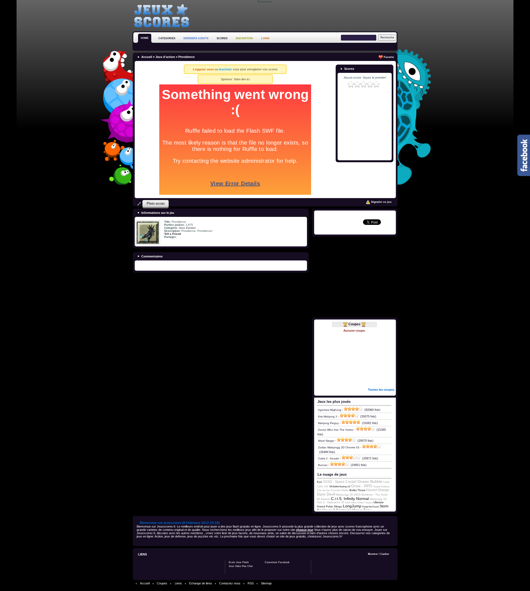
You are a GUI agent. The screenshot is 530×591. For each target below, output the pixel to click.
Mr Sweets (323, 499)
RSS (251, 583)
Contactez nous (229, 583)
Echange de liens (200, 583)
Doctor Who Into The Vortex (335, 429)
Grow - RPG (361, 486)
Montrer (373, 554)
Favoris (388, 56)
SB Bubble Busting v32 (339, 486)
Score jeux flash (239, 562)
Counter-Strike (339, 490)
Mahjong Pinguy (328, 423)
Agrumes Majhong (329, 409)
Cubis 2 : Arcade (328, 458)
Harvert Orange (377, 490)
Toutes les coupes (381, 389)
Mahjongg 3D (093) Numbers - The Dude (362, 494)
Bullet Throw (357, 490)
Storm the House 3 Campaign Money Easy (352, 508)
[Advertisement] (297, 16)
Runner (322, 465)
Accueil (146, 56)
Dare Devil (326, 494)
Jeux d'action (165, 56)
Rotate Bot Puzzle (370, 506)
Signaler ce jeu (380, 201)
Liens (178, 583)
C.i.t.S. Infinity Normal (350, 498)
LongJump (352, 506)
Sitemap (266, 583)
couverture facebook (277, 562)
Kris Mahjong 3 (327, 416)
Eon (319, 481)
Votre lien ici (242, 79)
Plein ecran (156, 203)
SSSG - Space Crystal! (340, 482)
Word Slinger (326, 440)
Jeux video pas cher (241, 566)
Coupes (354, 324)
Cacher (384, 554)
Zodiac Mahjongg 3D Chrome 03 (338, 447)
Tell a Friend (172, 233)
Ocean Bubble (369, 481)
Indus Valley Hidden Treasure (359, 502)
